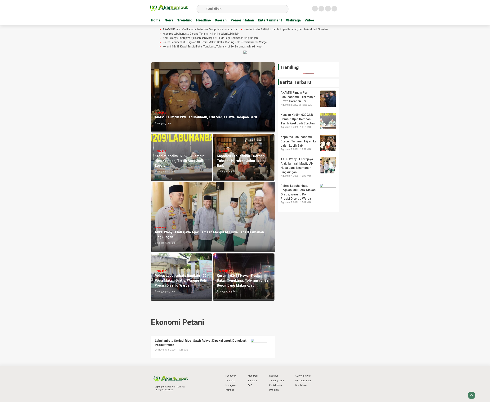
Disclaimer (301, 385)
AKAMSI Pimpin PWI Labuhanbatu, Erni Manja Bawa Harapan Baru (201, 29)
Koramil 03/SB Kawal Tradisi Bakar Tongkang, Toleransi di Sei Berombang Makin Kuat (212, 47)
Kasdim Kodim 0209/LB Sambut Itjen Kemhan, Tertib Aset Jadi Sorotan (286, 29)
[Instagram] (328, 8)
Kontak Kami (275, 385)
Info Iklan (274, 390)
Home (156, 20)
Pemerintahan (242, 20)
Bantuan (252, 380)
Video (309, 20)
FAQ (250, 385)
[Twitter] (321, 8)
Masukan (253, 375)
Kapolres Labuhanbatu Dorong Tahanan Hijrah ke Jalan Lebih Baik (201, 34)
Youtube (229, 390)
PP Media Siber (303, 380)
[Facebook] (315, 8)
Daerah (221, 20)
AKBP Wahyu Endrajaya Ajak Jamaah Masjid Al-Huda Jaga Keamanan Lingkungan (210, 38)
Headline (203, 20)
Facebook (230, 375)
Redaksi (273, 375)
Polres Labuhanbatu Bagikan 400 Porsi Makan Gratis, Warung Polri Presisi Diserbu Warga (215, 42)
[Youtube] (334, 8)
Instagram (230, 385)
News (168, 20)
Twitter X (230, 380)
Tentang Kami (276, 380)
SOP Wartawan (303, 375)
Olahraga (293, 20)
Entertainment (270, 20)
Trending (184, 20)
